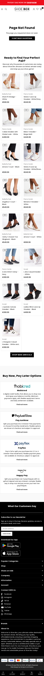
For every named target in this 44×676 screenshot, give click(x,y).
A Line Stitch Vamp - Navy (10, 273)
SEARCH (40, 674)
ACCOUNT (12, 674)
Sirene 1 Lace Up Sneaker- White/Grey (32, 98)
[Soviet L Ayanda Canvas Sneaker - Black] (11, 292)
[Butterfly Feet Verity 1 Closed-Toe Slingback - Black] (11, 222)
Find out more (22, 404)
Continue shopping (22, 38)
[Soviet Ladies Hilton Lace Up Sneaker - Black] (33, 292)
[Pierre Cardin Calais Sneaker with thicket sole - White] (11, 117)
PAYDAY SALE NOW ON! (22, 3)
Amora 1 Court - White (32, 237)
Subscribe (7, 534)
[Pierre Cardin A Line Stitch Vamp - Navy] (11, 258)
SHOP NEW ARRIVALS (22, 355)
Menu (3, 674)
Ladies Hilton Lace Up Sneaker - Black (32, 308)
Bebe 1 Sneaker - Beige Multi (30, 133)
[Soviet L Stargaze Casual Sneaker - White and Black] (11, 328)
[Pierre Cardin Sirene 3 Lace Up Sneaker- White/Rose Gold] (33, 152)
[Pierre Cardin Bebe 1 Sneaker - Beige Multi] (33, 117)
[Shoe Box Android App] (10, 547)
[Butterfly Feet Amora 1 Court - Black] (11, 152)
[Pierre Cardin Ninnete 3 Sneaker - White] (33, 187)
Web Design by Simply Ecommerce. (22, 667)
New (5, 75)
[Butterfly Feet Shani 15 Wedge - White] (11, 82)
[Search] (6, 9)
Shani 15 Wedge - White (9, 98)
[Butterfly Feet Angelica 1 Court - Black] (11, 187)
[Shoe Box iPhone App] (10, 555)
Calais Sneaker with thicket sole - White (10, 133)
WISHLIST (22, 674)
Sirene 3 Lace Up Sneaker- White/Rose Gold (32, 168)
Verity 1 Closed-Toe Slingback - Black (10, 238)
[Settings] (34, 9)
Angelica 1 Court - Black (9, 203)
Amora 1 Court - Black (10, 167)
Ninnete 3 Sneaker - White (31, 203)
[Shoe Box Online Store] (22, 9)
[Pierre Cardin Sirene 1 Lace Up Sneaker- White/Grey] (33, 82)
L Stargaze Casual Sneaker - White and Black (10, 343)
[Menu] (2, 9)
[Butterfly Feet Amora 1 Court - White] (33, 222)
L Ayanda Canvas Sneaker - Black (9, 308)
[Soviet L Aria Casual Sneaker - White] (33, 258)
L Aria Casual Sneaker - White (32, 273)
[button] (41, 9)
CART (31, 674)
